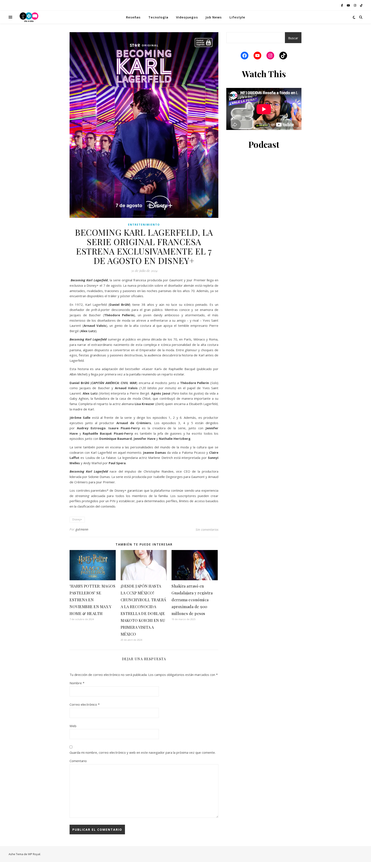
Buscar (293, 38)
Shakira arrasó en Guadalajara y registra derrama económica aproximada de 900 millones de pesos (192, 599)
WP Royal (34, 854)
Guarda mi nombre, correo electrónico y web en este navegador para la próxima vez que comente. (143, 752)
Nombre (77, 683)
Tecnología (158, 17)
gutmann (82, 529)
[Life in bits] (29, 17)
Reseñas (133, 17)
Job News (214, 17)
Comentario (78, 761)
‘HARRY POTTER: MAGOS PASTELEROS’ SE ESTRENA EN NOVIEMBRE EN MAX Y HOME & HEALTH (92, 599)
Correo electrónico (85, 704)
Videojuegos (187, 17)
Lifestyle (237, 17)
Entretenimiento (144, 224)
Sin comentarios (207, 529)
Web (73, 726)
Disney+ (77, 519)
